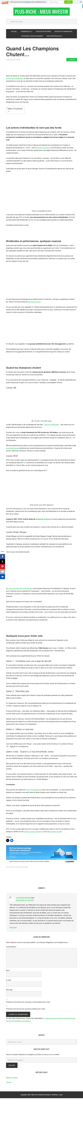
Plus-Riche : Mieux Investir (41, 11)
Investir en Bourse (21, 867)
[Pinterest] (2, 566)
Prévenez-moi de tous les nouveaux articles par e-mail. (25, 1009)
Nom (8, 970)
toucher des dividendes (14, 78)
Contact (8, 1082)
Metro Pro (34, 1095)
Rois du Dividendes (51, 424)
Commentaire (11, 946)
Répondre (13, 927)
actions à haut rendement (33, 831)
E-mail (9, 980)
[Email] (2, 571)
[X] (2, 561)
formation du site (55, 831)
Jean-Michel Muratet (23, 897)
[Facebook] (2, 556)
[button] (41, 2)
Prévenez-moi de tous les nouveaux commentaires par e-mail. (28, 1002)
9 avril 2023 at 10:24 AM (24, 900)
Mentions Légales (12, 1077)
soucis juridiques (12, 448)
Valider (68, 2)
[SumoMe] (2, 576)
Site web (9, 989)
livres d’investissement (34, 790)
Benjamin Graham (42, 147)
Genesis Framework (45, 1095)
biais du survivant (34, 302)
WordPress (55, 1095)
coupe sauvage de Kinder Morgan (20, 588)
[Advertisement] (43, 68)
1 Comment (71, 59)
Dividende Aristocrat (44, 519)
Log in (61, 1095)
